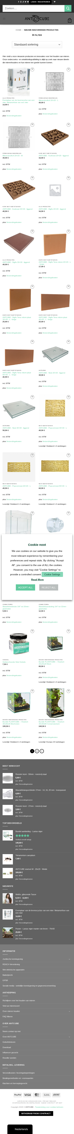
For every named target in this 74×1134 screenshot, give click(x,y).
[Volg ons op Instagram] (21, 2)
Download (7, 1047)
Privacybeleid (49, 1101)
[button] (40, 2)
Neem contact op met (11, 1031)
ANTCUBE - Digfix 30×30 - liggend (16, 262)
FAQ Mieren (8, 1017)
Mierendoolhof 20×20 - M (13, 156)
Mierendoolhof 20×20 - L (48, 100)
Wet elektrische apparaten (13, 970)
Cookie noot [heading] (37, 545)
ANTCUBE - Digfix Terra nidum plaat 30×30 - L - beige (17, 318)
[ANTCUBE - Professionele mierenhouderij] (37, 19)
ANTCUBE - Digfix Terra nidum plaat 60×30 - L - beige (17, 374)
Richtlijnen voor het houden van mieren (19, 1000)
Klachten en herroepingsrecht (15, 1083)
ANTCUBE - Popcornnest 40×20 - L (17, 486)
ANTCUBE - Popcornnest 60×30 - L (53, 486)
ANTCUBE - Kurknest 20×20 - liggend (54, 156)
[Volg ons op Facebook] (18, 2)
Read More (37, 579)
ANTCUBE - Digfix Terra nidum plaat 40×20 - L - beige (53, 318)
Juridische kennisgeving (13, 959)
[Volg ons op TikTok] (23, 2)
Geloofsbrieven (9, 1042)
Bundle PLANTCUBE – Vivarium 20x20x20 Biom (51, 663)
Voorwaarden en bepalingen (26, 1103)
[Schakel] (69, 959)
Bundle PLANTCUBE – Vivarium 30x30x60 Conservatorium (51, 723)
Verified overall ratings (23, 840)
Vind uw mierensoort (11, 1006)
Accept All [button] (25, 587)
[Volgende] (42, 751)
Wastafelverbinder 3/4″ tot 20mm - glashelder (16, 608)
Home (18, 30)
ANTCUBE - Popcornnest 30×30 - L (53, 428)
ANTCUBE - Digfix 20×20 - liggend (52, 209)
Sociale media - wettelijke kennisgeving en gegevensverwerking (29, 986)
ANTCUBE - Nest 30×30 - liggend (16, 428)
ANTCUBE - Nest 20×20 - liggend (52, 373)
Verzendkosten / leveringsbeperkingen (19, 1073)
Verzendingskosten (14, 116)
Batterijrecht (8, 975)
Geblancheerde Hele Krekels (14, 662)
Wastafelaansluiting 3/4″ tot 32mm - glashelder (53, 608)
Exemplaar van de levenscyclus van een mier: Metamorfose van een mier (19, 101)
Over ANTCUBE (9, 1037)
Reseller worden (9, 1058)
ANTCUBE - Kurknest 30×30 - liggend (18, 209)
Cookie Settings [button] (52, 574)
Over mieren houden (11, 1011)
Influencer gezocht (10, 1052)
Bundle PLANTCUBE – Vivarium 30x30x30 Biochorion (15, 723)
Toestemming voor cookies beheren (49, 1107)
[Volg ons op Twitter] (25, 2)
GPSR (5, 980)
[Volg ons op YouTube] (28, 2)
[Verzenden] (68, 8)
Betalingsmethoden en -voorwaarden (18, 1078)
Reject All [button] (49, 587)
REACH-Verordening (11, 964)
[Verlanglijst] (54, 2)
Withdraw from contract (36, 1113)
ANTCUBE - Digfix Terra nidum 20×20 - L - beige (55, 263)
